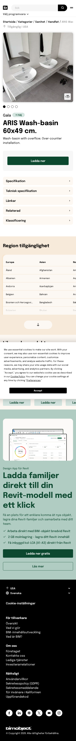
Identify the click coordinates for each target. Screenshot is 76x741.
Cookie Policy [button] (18, 376)
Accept (38, 390)
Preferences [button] (34, 380)
